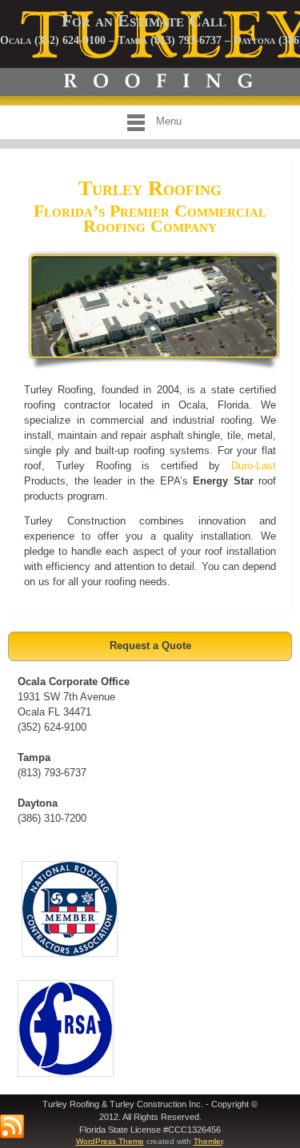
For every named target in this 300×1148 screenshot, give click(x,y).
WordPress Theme (110, 1141)
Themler (208, 1141)
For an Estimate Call (144, 20)
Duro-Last (253, 466)
